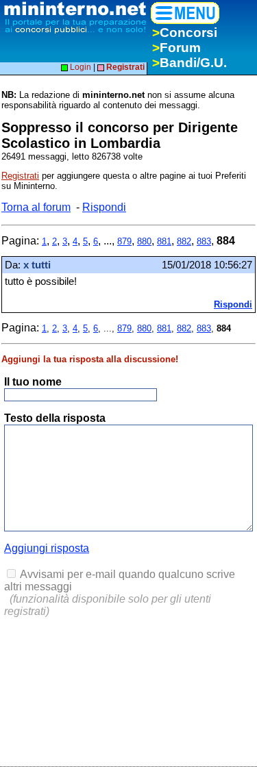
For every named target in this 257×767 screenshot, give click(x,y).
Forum (176, 47)
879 (124, 241)
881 (164, 241)
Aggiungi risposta (46, 548)
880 (144, 241)
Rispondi (104, 207)
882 (184, 241)
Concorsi (184, 32)
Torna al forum (36, 207)
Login (79, 67)
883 (204, 241)
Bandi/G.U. (189, 62)
